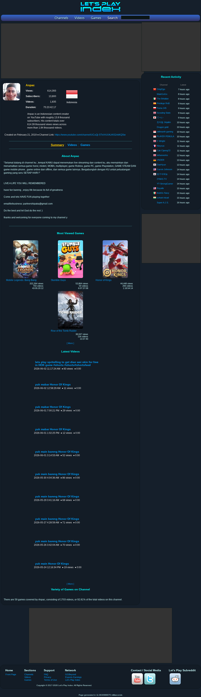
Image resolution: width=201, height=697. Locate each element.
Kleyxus (160, 146)
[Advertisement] (72, 50)
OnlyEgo (161, 89)
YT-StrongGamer (165, 184)
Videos (72, 145)
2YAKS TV (162, 179)
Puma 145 (161, 108)
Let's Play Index (72, 680)
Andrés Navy (163, 193)
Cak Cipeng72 (163, 150)
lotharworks (162, 155)
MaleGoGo (162, 94)
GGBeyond (70, 674)
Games (85, 145)
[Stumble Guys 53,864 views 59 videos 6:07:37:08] (70, 240)
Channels (28, 674)
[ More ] (70, 343)
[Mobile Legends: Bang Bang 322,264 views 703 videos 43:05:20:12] (25, 240)
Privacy (47, 677)
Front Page (10, 674)
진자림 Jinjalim (164, 122)
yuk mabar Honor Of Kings (53, 384)
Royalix (160, 188)
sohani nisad (163, 197)
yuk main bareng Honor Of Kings (57, 451)
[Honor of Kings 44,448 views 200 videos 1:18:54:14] (115, 240)
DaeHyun (161, 164)
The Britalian (163, 98)
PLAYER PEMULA (165, 136)
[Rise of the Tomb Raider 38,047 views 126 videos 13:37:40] (70, 291)
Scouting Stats (164, 113)
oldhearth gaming (165, 131)
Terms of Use (50, 680)
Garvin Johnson (164, 169)
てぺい (160, 117)
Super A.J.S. (163, 202)
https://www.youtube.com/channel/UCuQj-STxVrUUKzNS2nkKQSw (90, 134)
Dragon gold (162, 127)
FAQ (46, 674)
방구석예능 (162, 174)
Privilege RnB (163, 103)
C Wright (161, 141)
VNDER (160, 160)
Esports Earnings (73, 677)
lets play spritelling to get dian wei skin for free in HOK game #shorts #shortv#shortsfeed (66, 364)
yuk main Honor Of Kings (52, 563)
